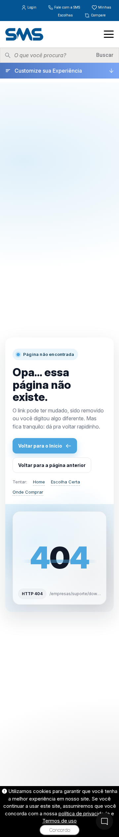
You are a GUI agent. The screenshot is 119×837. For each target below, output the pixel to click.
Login (31, 7)
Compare (98, 15)
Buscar (104, 55)
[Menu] (109, 34)
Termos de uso (59, 821)
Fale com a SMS (67, 7)
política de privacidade (84, 813)
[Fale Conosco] (104, 821)
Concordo (59, 830)
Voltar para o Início (40, 446)
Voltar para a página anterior (52, 465)
